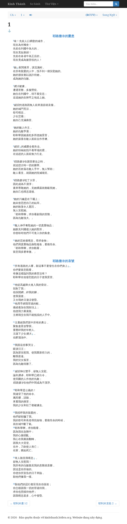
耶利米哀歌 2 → (107, 503)
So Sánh (35, 4)
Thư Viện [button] (51, 4)
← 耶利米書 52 (19, 503)
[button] (13, 14)
